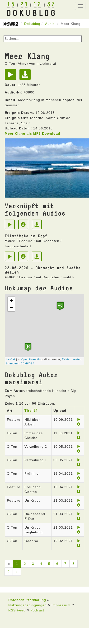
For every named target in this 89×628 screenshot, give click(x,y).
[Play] (11, 76)
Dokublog (32, 24)
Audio (50, 24)
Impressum (61, 605)
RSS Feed (17, 610)
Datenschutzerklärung (27, 600)
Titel (28, 410)
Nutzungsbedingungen (27, 605)
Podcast (37, 610)
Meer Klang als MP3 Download (32, 133)
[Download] (26, 76)
